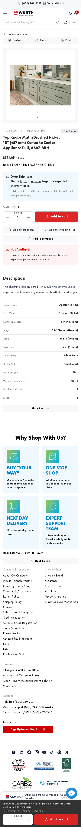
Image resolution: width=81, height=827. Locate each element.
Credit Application (14, 617)
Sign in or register (40, 259)
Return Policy (11, 596)
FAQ (5, 649)
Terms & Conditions (15, 628)
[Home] (23, 13)
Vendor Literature (55, 596)
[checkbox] (29, 238)
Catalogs (51, 591)
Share (43, 40)
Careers (7, 607)
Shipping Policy (12, 602)
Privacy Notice (12, 633)
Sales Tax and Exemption (18, 612)
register (36, 181)
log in (23, 181)
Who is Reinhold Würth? (17, 581)
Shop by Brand (54, 575)
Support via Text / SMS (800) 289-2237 (27, 712)
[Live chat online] (71, 793)
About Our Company (15, 575)
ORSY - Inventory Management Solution (27, 680)
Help (6, 644)
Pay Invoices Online (15, 654)
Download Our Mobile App (61, 602)
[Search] (57, 22)
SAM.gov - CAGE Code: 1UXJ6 (21, 670)
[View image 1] (40, 85)
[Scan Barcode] (73, 22)
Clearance (51, 581)
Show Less (38, 408)
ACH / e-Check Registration (20, 623)
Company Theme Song (17, 586)
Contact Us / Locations (17, 591)
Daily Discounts (55, 586)
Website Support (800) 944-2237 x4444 (28, 707)
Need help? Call (23, 553)
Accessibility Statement (17, 638)
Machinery (9, 686)
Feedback (17, 40)
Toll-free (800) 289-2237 (19, 701)
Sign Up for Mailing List (26, 729)
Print (68, 40)
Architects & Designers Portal (21, 675)
